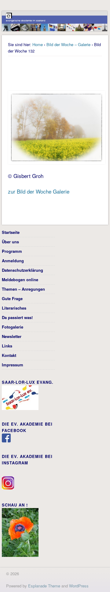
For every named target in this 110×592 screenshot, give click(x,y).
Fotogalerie (12, 327)
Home (37, 44)
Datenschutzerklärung (22, 270)
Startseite (11, 232)
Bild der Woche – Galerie (68, 44)
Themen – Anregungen (23, 289)
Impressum (12, 365)
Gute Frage (12, 298)
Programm (12, 251)
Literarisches (14, 308)
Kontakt (9, 355)
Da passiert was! (17, 317)
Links (7, 346)
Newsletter (11, 336)
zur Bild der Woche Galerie (38, 191)
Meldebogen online (20, 279)
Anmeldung (13, 260)
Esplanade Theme (44, 586)
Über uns (10, 242)
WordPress (79, 586)
